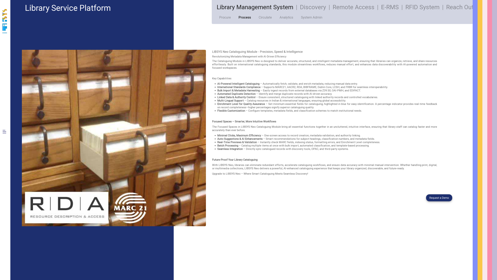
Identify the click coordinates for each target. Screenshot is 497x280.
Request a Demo (439, 198)
